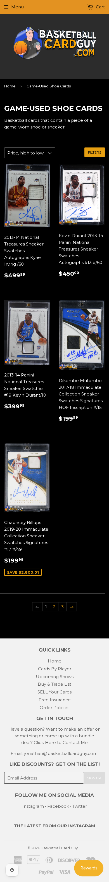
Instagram (33, 806)
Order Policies (54, 707)
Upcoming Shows (55, 676)
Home (10, 86)
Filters (94, 152)
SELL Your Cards (54, 692)
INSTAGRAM (81, 825)
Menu (17, 6)
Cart (100, 6)
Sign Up (94, 778)
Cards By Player (54, 668)
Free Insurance (55, 699)
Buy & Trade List (54, 684)
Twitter (79, 806)
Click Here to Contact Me (61, 742)
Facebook (58, 806)
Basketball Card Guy (59, 848)
